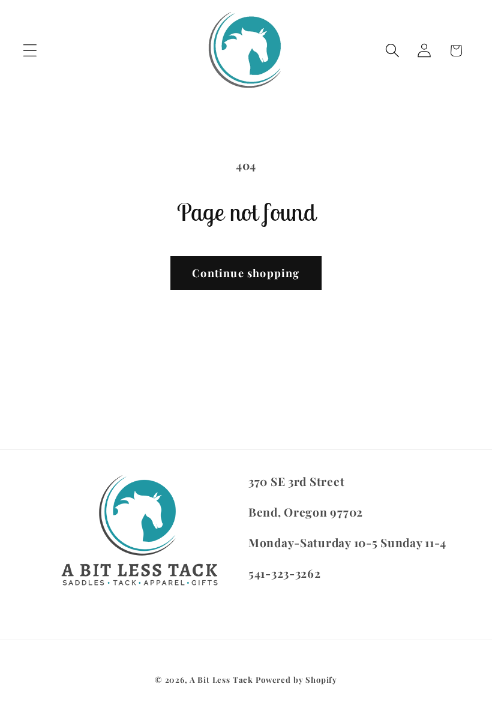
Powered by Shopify (296, 679)
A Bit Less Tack (222, 679)
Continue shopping (245, 273)
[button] (30, 51)
